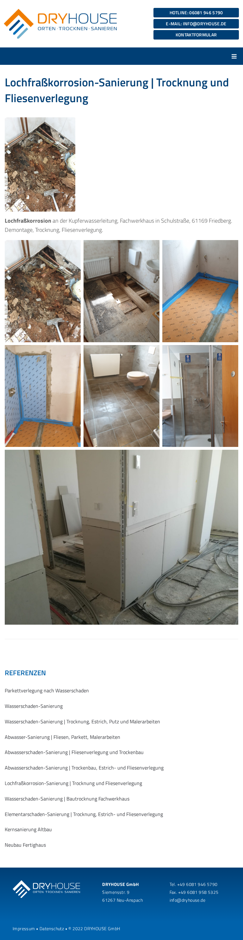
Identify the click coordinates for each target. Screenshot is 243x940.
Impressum (24, 928)
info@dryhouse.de (187, 900)
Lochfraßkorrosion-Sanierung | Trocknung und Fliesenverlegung (73, 783)
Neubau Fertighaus (25, 845)
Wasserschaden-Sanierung (34, 706)
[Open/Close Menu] (234, 56)
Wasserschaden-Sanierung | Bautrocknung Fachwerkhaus (67, 798)
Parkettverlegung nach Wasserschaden (47, 690)
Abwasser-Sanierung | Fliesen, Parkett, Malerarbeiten (62, 737)
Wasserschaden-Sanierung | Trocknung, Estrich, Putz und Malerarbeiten (82, 721)
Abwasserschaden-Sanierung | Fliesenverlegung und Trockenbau (74, 752)
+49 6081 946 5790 (197, 884)
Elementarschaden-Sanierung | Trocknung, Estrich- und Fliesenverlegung (84, 814)
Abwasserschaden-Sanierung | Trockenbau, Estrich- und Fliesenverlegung (84, 767)
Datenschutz (52, 928)
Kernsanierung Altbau (28, 829)
